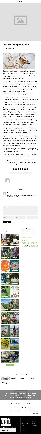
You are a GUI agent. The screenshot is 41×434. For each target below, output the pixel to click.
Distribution (34, 425)
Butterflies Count (24, 378)
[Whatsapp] (23, 169)
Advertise (23, 427)
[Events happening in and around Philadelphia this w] (5, 266)
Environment (24, 419)
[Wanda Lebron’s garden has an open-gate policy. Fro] (5, 318)
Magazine (34, 427)
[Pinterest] (18, 169)
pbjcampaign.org (18, 160)
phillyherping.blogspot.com (17, 164)
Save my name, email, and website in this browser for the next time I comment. (15, 220)
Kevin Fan (23, 242)
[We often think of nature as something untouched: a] (5, 331)
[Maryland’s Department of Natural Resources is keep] (5, 292)
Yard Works (33, 378)
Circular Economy (25, 423)
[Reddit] (25, 169)
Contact (33, 428)
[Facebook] (14, 169)
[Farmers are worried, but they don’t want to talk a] (14, 344)
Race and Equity (24, 418)
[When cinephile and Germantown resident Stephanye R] (14, 240)
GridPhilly (5, 48)
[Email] (27, 169)
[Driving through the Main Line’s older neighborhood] (14, 305)
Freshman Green (4, 430)
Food (22, 421)
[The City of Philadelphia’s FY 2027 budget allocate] (14, 266)
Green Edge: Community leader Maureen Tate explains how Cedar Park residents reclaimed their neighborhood (36, 410)
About (33, 418)
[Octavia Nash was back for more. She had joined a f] (14, 318)
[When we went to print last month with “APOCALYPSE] (14, 253)
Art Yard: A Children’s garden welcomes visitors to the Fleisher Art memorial (20, 409)
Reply (8, 198)
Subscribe (23, 428)
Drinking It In (13, 378)
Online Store (34, 421)
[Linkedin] (20, 169)
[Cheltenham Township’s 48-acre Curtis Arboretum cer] (14, 279)
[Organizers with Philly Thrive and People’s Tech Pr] (5, 240)
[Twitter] (16, 169)
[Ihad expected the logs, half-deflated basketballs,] (14, 331)
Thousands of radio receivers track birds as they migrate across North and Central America (30, 233)
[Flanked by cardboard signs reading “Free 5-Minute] (14, 357)
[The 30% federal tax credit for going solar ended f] (5, 253)
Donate (33, 423)
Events (23, 425)
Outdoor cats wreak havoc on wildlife (4, 383)
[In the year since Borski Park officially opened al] (5, 305)
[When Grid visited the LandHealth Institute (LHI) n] (5, 357)
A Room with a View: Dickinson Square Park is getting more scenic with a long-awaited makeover (28, 409)
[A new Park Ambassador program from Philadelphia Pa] (5, 279)
